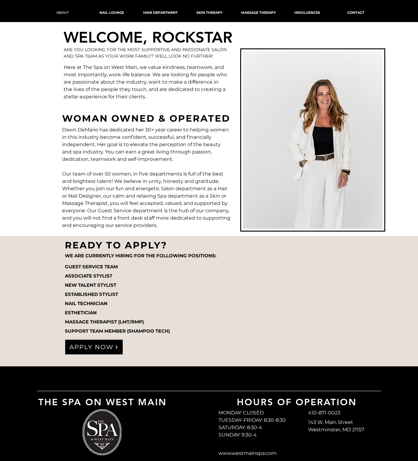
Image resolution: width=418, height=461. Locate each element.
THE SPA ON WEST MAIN (102, 402)
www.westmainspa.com (247, 453)
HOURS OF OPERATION (297, 402)
